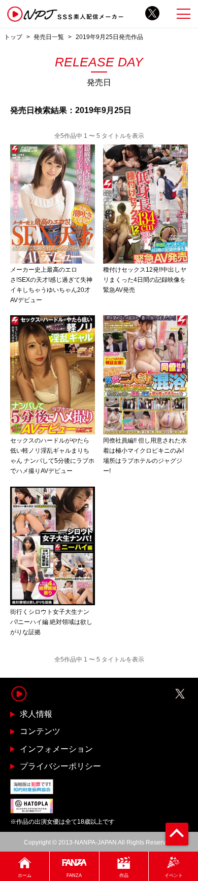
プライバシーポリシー (60, 766)
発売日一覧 (49, 36)
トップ (13, 36)
